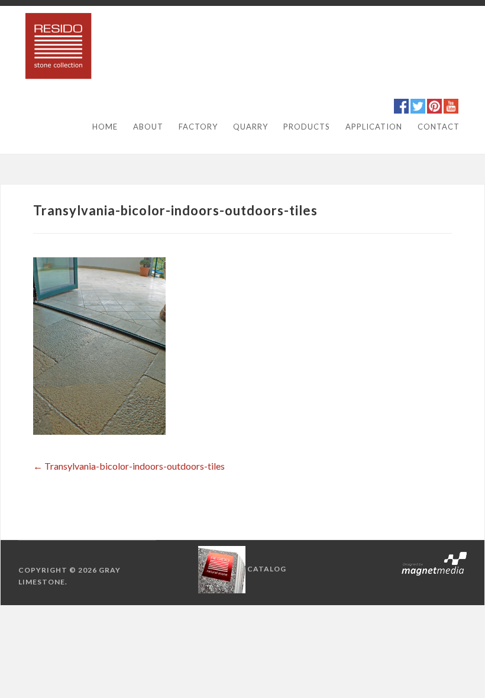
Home (105, 126)
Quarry (250, 126)
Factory (198, 126)
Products (306, 126)
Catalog (266, 568)
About (148, 126)
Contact (439, 126)
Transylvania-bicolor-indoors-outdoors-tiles (129, 465)
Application (373, 126)
